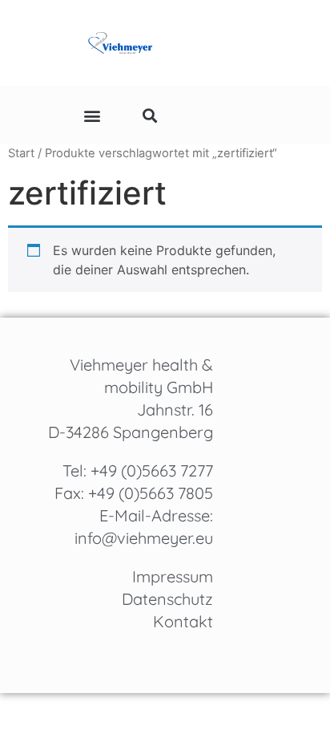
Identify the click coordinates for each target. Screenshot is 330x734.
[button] (92, 115)
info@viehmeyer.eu (143, 538)
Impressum (172, 576)
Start (21, 153)
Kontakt (183, 621)
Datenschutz (167, 599)
